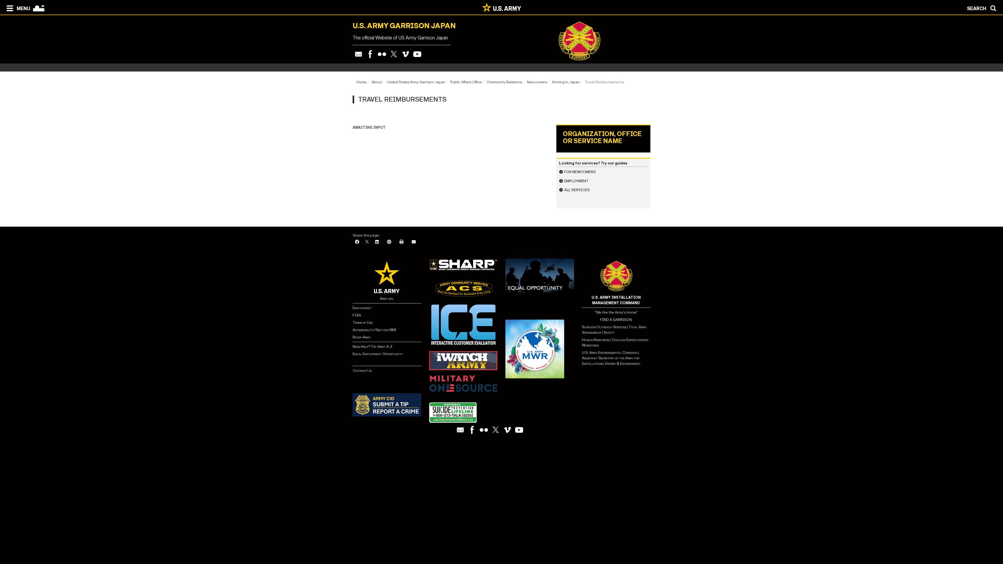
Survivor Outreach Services (604, 327)
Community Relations (504, 82)
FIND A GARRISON (616, 320)
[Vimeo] (405, 54)
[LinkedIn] (376, 242)
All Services (577, 190)
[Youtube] (417, 54)
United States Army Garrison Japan (416, 82)
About (376, 82)
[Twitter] (394, 54)
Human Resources (596, 340)
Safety (609, 332)
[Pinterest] (389, 242)
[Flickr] (382, 54)
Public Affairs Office (466, 82)
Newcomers (537, 82)
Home (361, 82)
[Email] (358, 54)
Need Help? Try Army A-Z (372, 346)
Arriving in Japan (566, 82)
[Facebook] (370, 54)
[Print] (401, 242)
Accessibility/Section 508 (374, 330)
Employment (576, 181)
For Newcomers (580, 172)
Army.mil (387, 298)
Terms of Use (363, 322)
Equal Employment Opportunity (378, 354)
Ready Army (362, 337)
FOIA (357, 315)
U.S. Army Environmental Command (609, 352)
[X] (367, 242)
